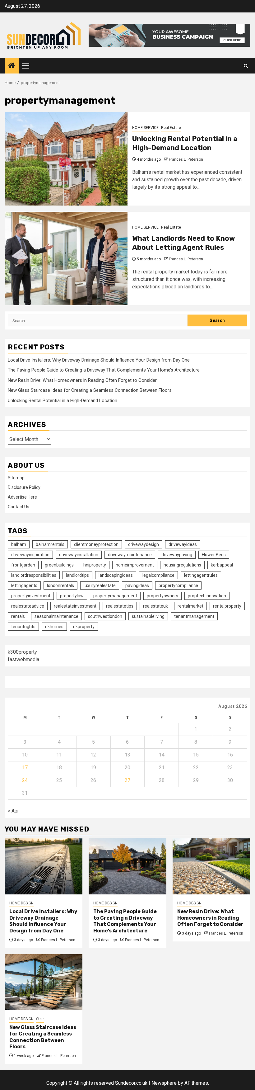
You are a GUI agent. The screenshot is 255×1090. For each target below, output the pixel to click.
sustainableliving (148, 616)
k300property (22, 652)
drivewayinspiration (30, 554)
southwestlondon (105, 616)
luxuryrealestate (100, 585)
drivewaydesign (143, 544)
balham (18, 544)
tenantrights (23, 626)
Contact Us (18, 506)
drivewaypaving (176, 554)
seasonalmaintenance (56, 616)
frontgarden (23, 564)
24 (25, 780)
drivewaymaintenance (130, 554)
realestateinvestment (75, 606)
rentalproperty (227, 606)
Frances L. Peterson (186, 159)
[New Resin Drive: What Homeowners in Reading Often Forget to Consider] (211, 866)
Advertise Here (22, 497)
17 (25, 767)
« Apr (13, 811)
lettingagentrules (201, 575)
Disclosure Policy (24, 487)
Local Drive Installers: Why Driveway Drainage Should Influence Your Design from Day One (99, 360)
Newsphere (164, 1083)
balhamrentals (50, 544)
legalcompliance (158, 575)
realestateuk (155, 606)
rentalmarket (190, 606)
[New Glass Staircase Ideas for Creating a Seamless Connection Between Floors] (43, 982)
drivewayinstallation (78, 554)
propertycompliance (178, 585)
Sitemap (16, 477)
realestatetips (119, 606)
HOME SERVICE (145, 128)
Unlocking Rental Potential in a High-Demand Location (184, 143)
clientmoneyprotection (96, 544)
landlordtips (77, 575)
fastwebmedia (23, 659)
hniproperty (94, 564)
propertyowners (162, 595)
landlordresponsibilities (33, 575)
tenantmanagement (194, 616)
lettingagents (24, 585)
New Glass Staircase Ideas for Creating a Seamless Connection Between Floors (90, 390)
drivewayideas (183, 544)
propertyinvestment (30, 595)
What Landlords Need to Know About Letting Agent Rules (183, 243)
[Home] (11, 66)
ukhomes (54, 626)
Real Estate (171, 128)
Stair (40, 1019)
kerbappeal (222, 564)
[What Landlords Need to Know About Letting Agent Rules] (66, 258)
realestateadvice (27, 606)
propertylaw (72, 595)
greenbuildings (59, 564)
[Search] (246, 66)
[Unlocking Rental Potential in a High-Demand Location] (66, 159)
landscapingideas (116, 575)
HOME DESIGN (21, 903)
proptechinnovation (207, 595)
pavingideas (137, 585)
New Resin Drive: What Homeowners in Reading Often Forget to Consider (82, 380)
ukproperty (84, 626)
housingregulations (182, 564)
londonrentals (60, 585)
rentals (18, 616)
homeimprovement (135, 564)
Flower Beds (214, 554)
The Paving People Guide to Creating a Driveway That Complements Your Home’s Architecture (104, 370)
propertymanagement (115, 595)
